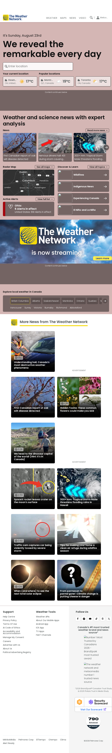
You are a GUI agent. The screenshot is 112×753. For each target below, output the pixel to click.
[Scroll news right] (106, 147)
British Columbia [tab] (20, 300)
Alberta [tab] (36, 300)
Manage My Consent (13, 637)
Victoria (38, 307)
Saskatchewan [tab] (51, 300)
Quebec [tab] (92, 300)
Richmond (61, 307)
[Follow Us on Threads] (103, 619)
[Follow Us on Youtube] (90, 619)
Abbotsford (76, 307)
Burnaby (49, 307)
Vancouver (16, 307)
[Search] (91, 17)
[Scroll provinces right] (105, 301)
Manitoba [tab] (68, 300)
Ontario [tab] (80, 300)
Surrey (27, 307)
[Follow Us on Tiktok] (96, 619)
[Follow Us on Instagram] (84, 619)
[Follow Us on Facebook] (78, 619)
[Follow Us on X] (109, 619)
